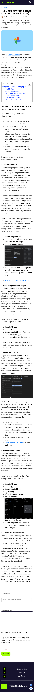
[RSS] (4, 676)
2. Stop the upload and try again (15, 93)
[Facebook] (4, 669)
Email (4, 650)
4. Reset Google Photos (12, 98)
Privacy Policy (21, 669)
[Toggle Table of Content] (29, 84)
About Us (21, 673)
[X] (4, 672)
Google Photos (14, 55)
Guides (4, 8)
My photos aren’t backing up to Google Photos (14, 88)
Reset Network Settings (14, 442)
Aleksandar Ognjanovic (11, 16)
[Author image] (2, 17)
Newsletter (21, 676)
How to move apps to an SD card (18, 280)
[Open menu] (25, 2)
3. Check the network (12, 95)
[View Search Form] (30, 2)
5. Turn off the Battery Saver (14, 100)
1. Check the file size (11, 91)
